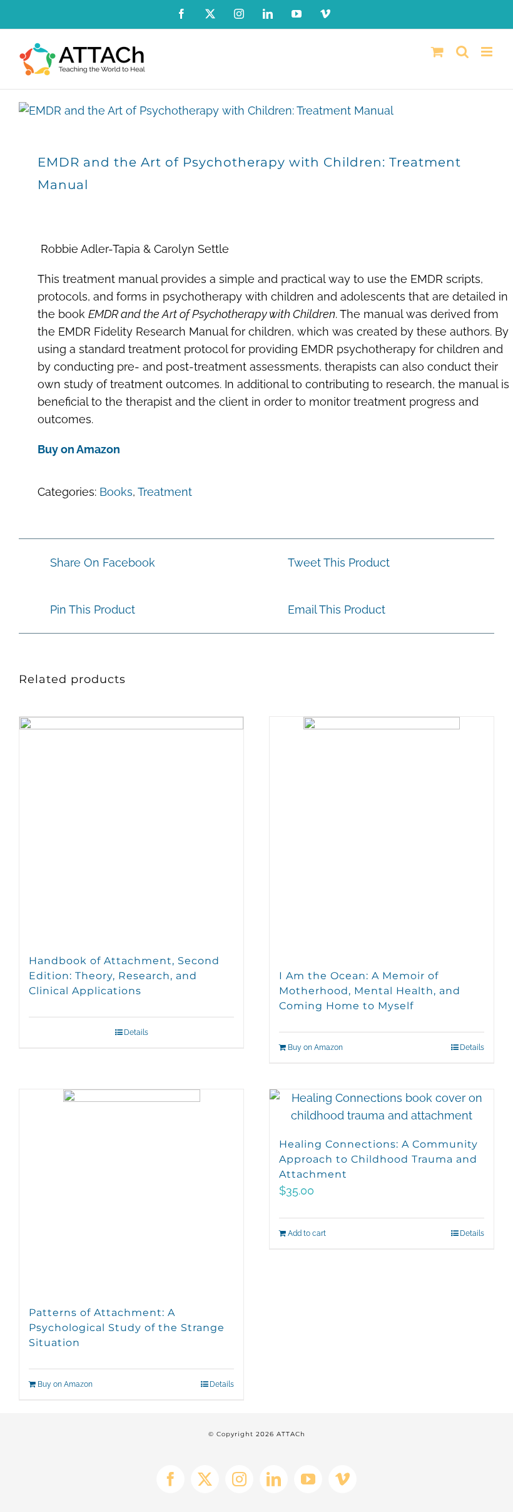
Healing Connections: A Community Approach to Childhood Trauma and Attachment (378, 1159)
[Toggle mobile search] (462, 51)
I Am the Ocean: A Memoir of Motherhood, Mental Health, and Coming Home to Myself (369, 991)
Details (136, 1032)
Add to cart (307, 1233)
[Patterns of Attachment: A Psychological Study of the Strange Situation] (131, 1191)
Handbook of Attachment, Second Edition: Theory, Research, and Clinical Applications (124, 976)
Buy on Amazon (79, 449)
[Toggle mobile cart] (437, 51)
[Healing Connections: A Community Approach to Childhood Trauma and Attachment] (382, 1106)
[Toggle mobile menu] (487, 51)
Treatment (165, 491)
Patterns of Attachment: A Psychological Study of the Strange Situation (127, 1328)
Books (116, 491)
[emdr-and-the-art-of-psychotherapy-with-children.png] (256, 111)
